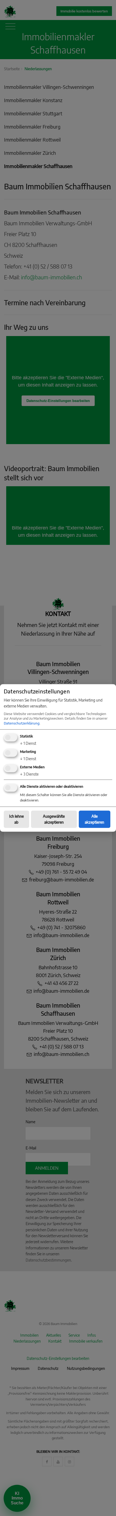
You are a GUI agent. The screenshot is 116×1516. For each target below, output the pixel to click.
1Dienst (28, 743)
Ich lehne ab (16, 819)
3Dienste (29, 774)
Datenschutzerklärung (22, 723)
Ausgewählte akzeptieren (54, 819)
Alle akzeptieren (94, 819)
